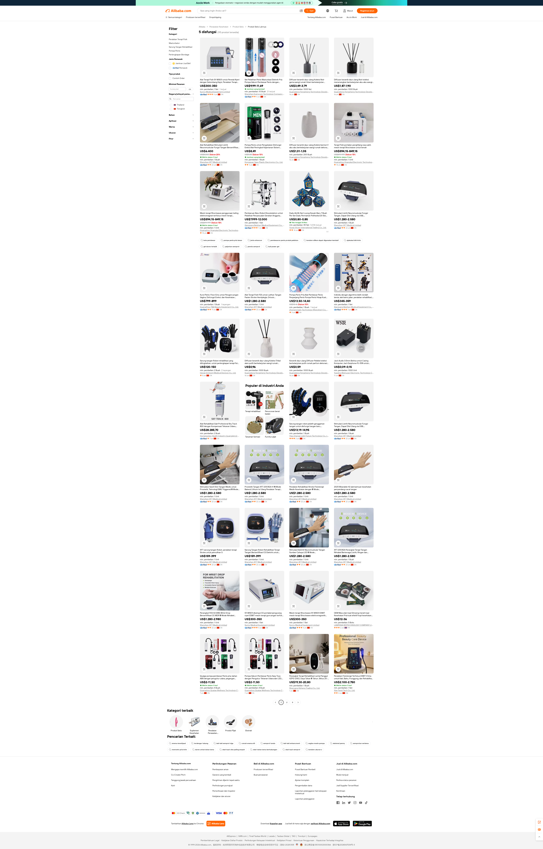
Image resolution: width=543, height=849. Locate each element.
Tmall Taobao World (257, 836)
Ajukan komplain (302, 780)
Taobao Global (283, 836)
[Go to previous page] (275, 702)
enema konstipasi (179, 743)
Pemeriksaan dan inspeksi (223, 791)
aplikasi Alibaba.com (320, 823)
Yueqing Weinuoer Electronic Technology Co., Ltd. (354, 373)
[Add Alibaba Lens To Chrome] (215, 823)
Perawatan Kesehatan (218, 27)
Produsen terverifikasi (263, 769)
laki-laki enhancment (291, 743)
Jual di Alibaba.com (344, 769)
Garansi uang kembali (221, 775)
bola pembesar (209, 240)
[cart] (337, 11)
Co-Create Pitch (178, 775)
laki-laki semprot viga (224, 743)
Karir (173, 785)
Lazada (272, 836)
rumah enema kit (248, 743)
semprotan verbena (361, 743)
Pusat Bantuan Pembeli (305, 769)
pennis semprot (254, 247)
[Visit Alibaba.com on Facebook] (338, 802)
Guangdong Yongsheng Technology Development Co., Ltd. (309, 92)
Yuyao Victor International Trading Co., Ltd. (307, 227)
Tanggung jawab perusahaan (183, 780)
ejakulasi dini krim (354, 240)
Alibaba (202, 27)
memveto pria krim (179, 750)
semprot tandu (269, 743)
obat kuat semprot (292, 750)
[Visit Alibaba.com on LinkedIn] (343, 802)
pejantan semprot (232, 247)
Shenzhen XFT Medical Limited (213, 162)
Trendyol (301, 836)
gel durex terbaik (210, 247)
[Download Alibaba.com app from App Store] (341, 823)
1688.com (242, 836)
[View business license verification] (297, 844)
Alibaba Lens (187, 823)
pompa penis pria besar (233, 240)
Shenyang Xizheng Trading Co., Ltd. (304, 688)
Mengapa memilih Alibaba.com (184, 769)
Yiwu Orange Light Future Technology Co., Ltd (309, 436)
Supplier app (276, 823)
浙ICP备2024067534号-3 (344, 845)
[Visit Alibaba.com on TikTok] (366, 802)
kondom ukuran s (315, 750)
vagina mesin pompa (316, 743)
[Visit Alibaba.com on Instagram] (355, 802)
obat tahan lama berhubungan (265, 750)
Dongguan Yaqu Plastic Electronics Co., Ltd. (264, 162)
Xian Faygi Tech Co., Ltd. (344, 690)
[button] (301, 10)
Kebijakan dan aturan (221, 796)
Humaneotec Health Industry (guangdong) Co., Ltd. (220, 436)
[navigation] (181, 365)
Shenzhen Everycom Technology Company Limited (264, 94)
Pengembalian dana (303, 785)
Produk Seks (238, 27)
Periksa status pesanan (346, 780)
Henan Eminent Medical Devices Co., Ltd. (218, 373)
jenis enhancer (256, 240)
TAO (293, 836)
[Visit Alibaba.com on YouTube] (360, 802)
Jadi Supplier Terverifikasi (347, 785)
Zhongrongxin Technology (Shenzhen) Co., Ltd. (309, 310)
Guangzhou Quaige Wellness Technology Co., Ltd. (220, 690)
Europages (312, 836)
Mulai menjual (342, 775)
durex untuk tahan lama (204, 750)
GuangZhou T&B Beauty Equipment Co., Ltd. (219, 307)
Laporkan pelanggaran (304, 799)
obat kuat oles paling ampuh (233, 750)
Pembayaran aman (220, 769)
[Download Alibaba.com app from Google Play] (362, 823)
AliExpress (231, 836)
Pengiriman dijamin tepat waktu (226, 780)
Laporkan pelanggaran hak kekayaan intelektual (311, 792)
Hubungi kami (301, 775)
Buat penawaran (261, 775)
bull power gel (273, 247)
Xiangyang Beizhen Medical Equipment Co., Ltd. (264, 225)
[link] (539, 822)
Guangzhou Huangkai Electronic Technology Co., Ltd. (354, 162)
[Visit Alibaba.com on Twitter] (349, 802)
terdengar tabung (201, 743)
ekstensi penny (339, 743)
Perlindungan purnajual (222, 785)
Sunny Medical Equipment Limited (215, 92)
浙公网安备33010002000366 (317, 845)
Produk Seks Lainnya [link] (257, 27)
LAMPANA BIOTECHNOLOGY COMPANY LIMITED (354, 625)
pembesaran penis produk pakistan (284, 240)
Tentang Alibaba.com (181, 763)
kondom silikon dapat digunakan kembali (322, 240)
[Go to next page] (298, 702)
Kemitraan (340, 791)
